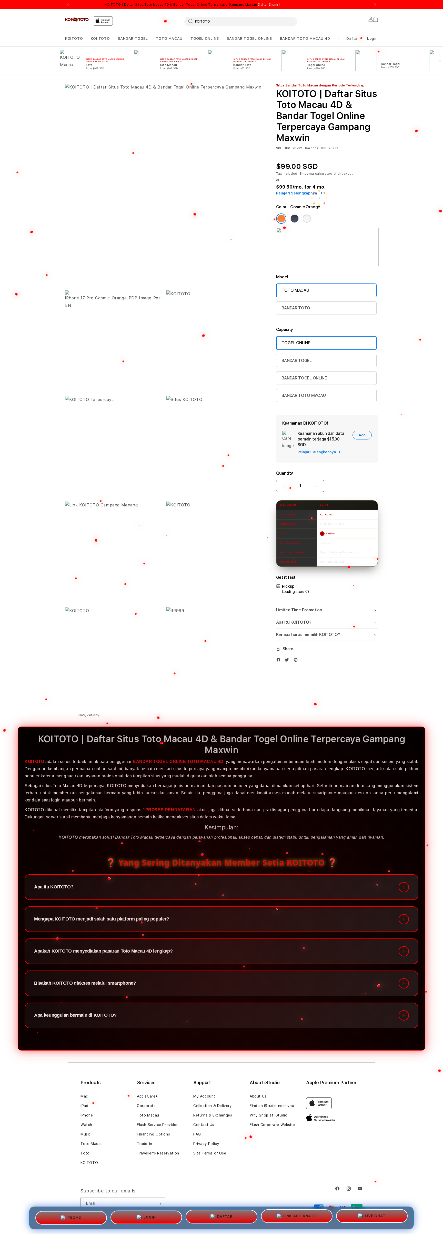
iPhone (86, 1115)
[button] (74, 38)
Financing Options (153, 1134)
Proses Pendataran (170, 810)
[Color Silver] (307, 218)
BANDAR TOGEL (133, 38)
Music (85, 1134)
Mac (84, 1096)
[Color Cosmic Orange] (281, 218)
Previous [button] (67, 4)
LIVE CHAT (375, 1216)
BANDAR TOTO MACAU (303, 395)
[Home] (77, 19)
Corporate (146, 1106)
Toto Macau (91, 1144)
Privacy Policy (206, 1144)
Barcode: (312, 148)
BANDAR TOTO (295, 308)
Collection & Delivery (212, 1106)
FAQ (197, 1134)
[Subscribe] (159, 1204)
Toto (84, 1153)
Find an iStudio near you (272, 1106)
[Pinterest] (296, 661)
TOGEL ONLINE (204, 38)
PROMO (74, 1218)
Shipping (306, 173)
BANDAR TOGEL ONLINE (249, 38)
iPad (84, 1106)
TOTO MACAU (169, 38)
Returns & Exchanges (212, 1115)
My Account (204, 1096)
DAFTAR (225, 1217)
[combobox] (240, 21)
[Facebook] (279, 661)
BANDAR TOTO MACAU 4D (305, 38)
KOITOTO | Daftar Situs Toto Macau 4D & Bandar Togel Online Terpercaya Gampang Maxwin (192, 4)
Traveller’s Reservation (158, 1153)
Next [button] (375, 4)
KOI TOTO (100, 38)
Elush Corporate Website (272, 1125)
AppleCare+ (147, 1096)
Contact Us (203, 1125)
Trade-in (144, 1144)
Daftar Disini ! (269, 4)
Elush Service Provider (157, 1125)
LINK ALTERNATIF (300, 1216)
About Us (258, 1096)
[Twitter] (288, 661)
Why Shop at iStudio (268, 1115)
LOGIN (150, 1218)
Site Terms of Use (209, 1153)
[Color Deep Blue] (294, 218)
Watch (86, 1125)
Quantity (284, 473)
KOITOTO (74, 38)
